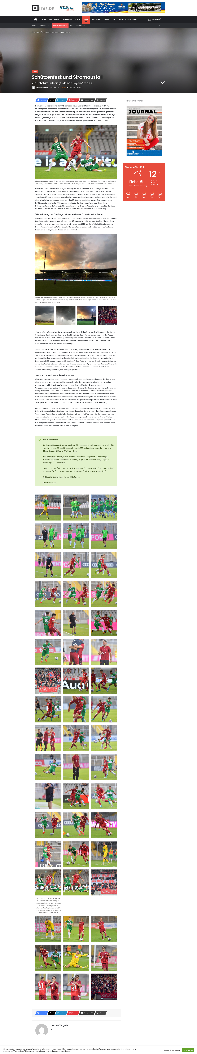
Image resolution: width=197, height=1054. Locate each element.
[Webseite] (51, 1029)
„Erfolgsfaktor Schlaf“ (77, 25)
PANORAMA (67, 19)
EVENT (114, 19)
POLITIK (78, 19)
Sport (44, 32)
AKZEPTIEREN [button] (188, 1050)
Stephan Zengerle (42, 88)
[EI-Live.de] (53, 8)
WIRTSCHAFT (97, 19)
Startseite (37, 32)
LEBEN (107, 19)
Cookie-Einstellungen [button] (172, 1050)
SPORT (86, 19)
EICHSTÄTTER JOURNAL (128, 19)
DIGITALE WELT (54, 19)
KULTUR (43, 19)
